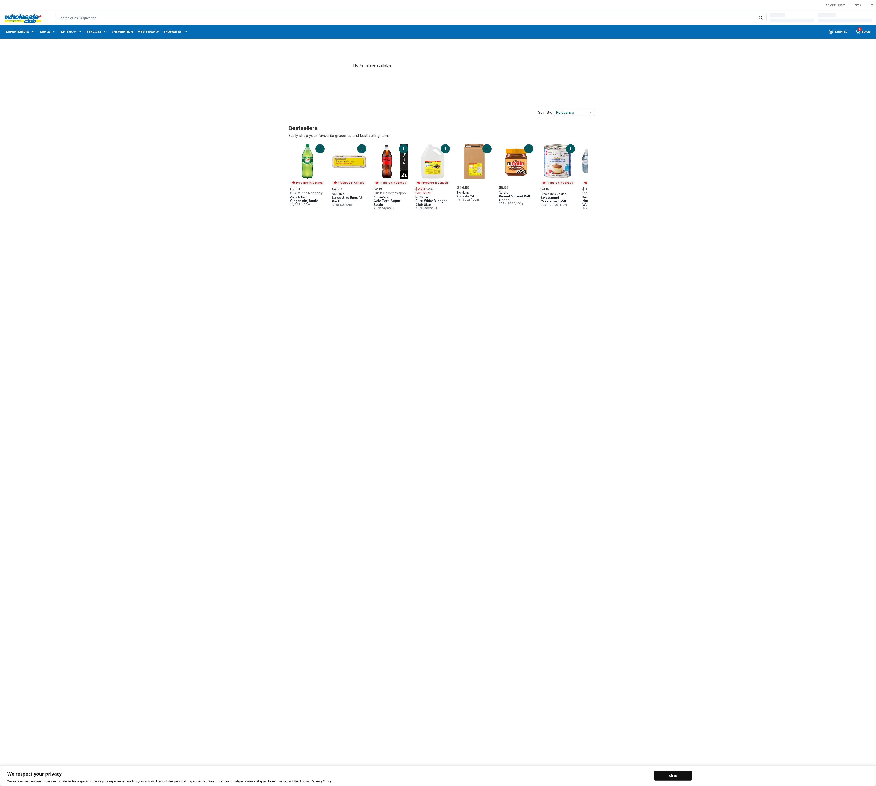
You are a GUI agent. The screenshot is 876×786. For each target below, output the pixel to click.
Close (673, 776)
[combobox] (411, 17)
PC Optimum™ (835, 5)
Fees (858, 5)
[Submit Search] (760, 18)
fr (871, 5)
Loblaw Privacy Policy (315, 781)
